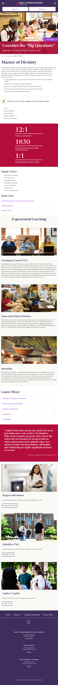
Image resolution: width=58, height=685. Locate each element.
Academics (9, 56)
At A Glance (50, 39)
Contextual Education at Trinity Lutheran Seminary (17, 201)
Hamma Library (6, 210)
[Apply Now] (29, 576)
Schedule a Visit (8, 554)
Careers (7, 615)
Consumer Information (32, 615)
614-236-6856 (29, 638)
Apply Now (15, 9)
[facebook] (28, 622)
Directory (17, 615)
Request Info (42, 9)
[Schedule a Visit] (29, 527)
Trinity (2, 56)
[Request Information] (29, 478)
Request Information (10, 505)
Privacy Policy (48, 615)
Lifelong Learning (6, 205)
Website (29, 652)
